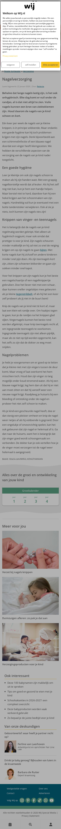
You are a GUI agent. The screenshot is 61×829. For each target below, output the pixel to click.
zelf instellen (30, 64)
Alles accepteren (50, 64)
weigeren (11, 64)
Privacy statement (10, 56)
